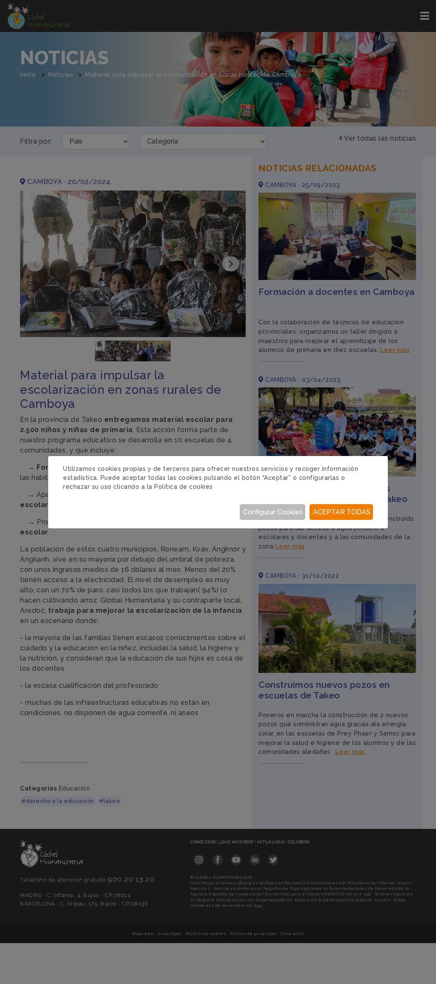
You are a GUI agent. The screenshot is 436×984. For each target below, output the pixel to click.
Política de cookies (183, 486)
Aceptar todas (341, 512)
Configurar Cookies (273, 512)
